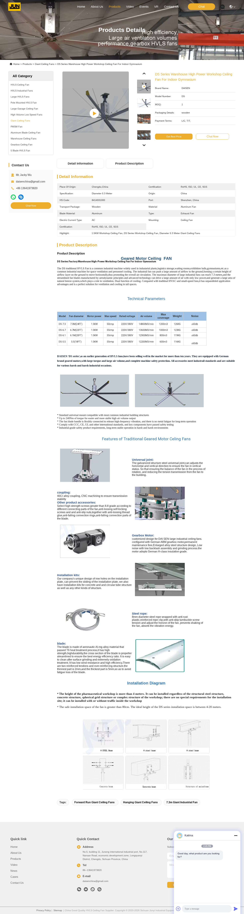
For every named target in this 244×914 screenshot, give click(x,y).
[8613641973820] (92, 890)
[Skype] (21, 197)
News (13, 870)
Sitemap (57, 910)
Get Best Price (173, 136)
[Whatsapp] (13, 197)
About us (15, 852)
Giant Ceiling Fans (44, 64)
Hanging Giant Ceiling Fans (140, 802)
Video (13, 864)
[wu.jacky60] (99, 890)
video (130, 6)
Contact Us (17, 882)
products (115, 6)
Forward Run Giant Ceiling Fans (94, 802)
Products (27, 64)
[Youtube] (85, 890)
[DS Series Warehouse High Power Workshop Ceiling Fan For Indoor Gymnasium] (95, 110)
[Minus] (236, 835)
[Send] (235, 908)
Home (81, 6)
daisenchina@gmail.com (30, 181)
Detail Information (80, 163)
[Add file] (178, 908)
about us (97, 6)
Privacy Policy (43, 910)
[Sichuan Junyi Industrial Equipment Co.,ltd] (14, 6)
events (144, 6)
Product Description (129, 163)
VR (156, 6)
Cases (14, 876)
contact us (171, 6)
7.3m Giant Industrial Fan (182, 802)
